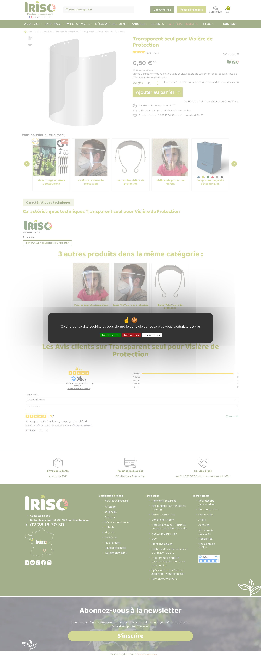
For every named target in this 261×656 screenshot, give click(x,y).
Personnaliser (152, 335)
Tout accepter (110, 335)
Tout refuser (131, 335)
